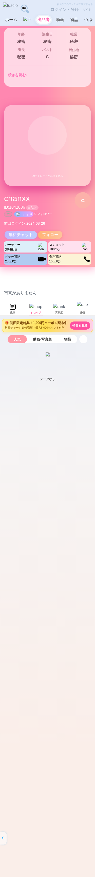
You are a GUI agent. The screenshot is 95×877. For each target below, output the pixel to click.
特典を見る (80, 325)
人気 (17, 339)
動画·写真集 (42, 339)
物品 (67, 339)
